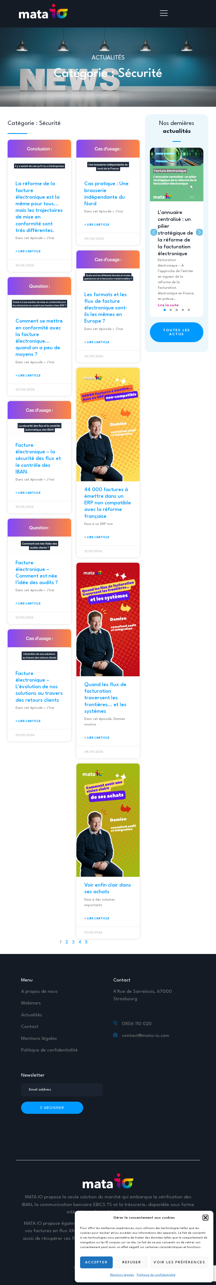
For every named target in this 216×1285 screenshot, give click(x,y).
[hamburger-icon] (164, 13)
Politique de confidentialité (156, 1275)
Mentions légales (122, 1275)
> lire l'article (28, 251)
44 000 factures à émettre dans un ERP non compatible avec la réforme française (107, 503)
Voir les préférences (179, 1262)
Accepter (96, 1262)
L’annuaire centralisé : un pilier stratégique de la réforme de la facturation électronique (175, 233)
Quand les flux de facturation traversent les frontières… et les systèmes (105, 698)
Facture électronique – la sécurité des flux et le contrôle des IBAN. (38, 459)
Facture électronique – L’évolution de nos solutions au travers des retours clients (39, 687)
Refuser (131, 1262)
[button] (205, 1217)
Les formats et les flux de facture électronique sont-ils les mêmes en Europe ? (105, 308)
